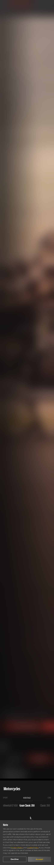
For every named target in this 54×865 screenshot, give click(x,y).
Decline (15, 859)
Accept (39, 859)
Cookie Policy (33, 847)
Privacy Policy (16, 847)
